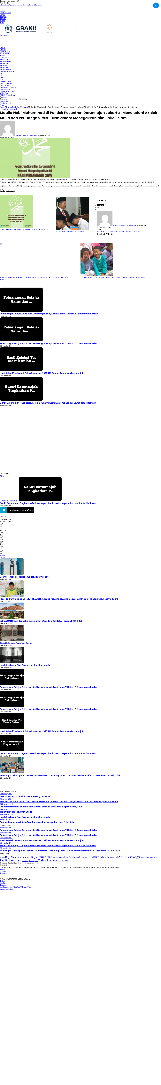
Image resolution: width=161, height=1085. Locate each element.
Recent (2, 557)
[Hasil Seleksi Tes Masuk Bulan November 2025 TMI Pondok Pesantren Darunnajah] (21, 371)
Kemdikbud (4, 63)
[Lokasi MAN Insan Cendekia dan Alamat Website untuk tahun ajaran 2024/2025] (12, 618)
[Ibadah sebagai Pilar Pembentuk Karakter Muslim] (12, 662)
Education (8, 107)
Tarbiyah (43, 860)
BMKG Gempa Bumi (7, 95)
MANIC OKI (86, 857)
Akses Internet (5, 85)
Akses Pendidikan (6, 83)
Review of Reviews (7, 91)
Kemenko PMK (5, 61)
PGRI (2, 79)
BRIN (2, 73)
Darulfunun (44, 857)
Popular (2, 555)
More (2, 56)
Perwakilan (25, 861)
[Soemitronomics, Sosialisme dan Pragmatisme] (12, 574)
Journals (4, 54)
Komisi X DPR (5, 59)
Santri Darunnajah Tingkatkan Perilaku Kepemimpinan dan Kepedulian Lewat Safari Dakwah (48, 402)
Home (2, 48)
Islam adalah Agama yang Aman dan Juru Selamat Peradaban (21, 5)
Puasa (36, 861)
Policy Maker (4, 57)
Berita (3, 50)
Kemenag (3, 65)
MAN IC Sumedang (146, 857)
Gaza (54, 857)
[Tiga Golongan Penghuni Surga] (12, 640)
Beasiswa (3, 97)
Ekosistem (5, 52)
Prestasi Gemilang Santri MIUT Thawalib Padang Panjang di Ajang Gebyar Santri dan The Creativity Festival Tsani (59, 598)
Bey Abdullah (13, 857)
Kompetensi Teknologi (8, 87)
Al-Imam (2, 857)
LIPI (1, 75)
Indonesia (60, 857)
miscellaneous (5, 89)
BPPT (2, 77)
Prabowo (31, 861)
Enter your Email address (8, 863)
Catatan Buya (29, 857)
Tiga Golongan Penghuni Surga (16, 643)
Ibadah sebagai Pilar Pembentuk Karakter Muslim (25, 665)
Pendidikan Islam (10, 860)
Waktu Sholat (4, 93)
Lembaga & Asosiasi (7, 71)
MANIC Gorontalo (72, 857)
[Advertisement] (40, 41)
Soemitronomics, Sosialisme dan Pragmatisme (25, 576)
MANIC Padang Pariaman (103, 857)
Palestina (154, 857)
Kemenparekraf (5, 69)
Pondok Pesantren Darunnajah (26, 135)
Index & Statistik (6, 81)
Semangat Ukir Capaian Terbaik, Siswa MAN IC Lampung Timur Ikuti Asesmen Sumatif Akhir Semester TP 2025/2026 (60, 775)
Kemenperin (4, 67)
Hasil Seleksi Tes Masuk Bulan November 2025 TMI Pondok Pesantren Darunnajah (42, 373)
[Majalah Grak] (41, 33)
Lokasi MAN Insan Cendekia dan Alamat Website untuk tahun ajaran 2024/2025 (41, 621)
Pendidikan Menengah (20, 107)
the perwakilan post (58, 860)
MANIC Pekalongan (128, 857)
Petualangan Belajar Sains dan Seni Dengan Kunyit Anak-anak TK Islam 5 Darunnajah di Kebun (49, 313)
